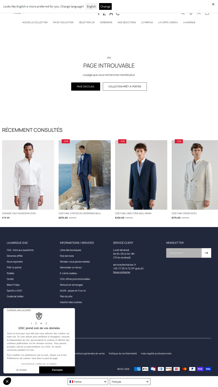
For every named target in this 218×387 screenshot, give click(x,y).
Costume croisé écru (184, 213)
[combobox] (88, 381)
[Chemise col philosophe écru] (28, 175)
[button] (35, 23)
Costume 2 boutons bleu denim (133, 213)
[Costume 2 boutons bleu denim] (141, 175)
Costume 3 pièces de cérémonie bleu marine (80, 213)
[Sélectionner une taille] (28, 205)
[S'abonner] (206, 253)
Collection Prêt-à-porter (124, 86)
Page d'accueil (86, 86)
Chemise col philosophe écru (19, 213)
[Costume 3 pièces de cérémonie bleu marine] (85, 175)
